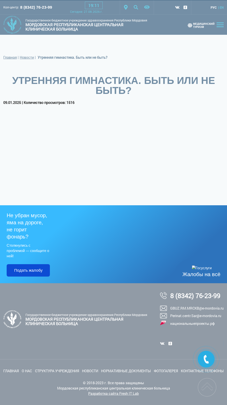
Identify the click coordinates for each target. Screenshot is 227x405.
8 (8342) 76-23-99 (36, 7)
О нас (27, 370)
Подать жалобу (28, 270)
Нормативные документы (126, 370)
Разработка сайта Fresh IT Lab (113, 393)
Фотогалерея (166, 370)
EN (222, 7)
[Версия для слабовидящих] (147, 7)
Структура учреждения (57, 370)
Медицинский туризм (204, 25)
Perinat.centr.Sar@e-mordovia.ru (195, 315)
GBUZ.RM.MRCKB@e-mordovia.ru (197, 308)
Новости (27, 57)
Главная (10, 57)
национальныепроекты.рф (192, 323)
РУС (214, 7)
